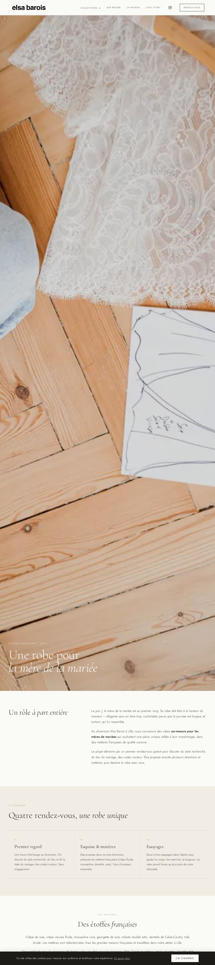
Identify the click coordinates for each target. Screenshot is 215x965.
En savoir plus (122, 958)
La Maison (133, 7)
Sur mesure (114, 7)
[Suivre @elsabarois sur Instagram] (170, 7)
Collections (89, 8)
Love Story (153, 7)
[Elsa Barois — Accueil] (29, 7)
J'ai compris (185, 958)
